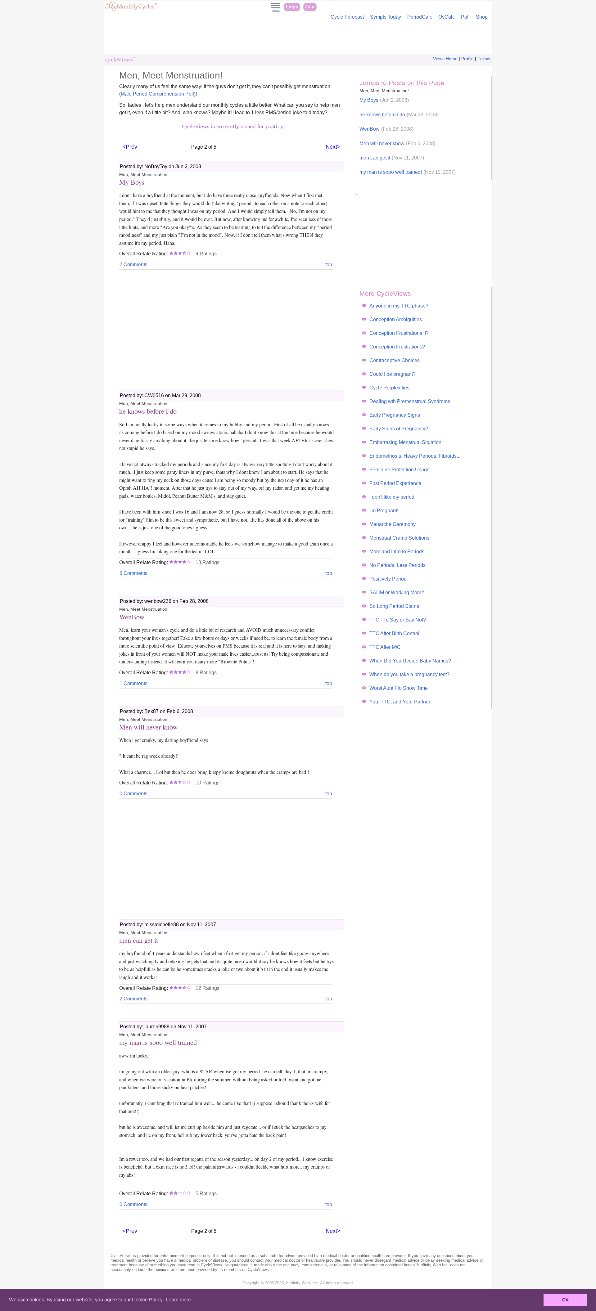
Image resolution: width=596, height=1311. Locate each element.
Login (292, 7)
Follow (483, 58)
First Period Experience (395, 483)
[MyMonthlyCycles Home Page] (131, 9)
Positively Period (388, 578)
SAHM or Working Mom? (396, 592)
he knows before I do (399, 114)
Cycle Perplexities (389, 387)
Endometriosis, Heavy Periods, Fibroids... (414, 456)
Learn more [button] (178, 1299)
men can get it (391, 157)
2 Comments (133, 264)
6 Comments (133, 573)
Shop (482, 17)
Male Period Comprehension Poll (157, 94)
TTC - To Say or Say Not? (397, 619)
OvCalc (446, 17)
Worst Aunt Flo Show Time (398, 688)
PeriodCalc (419, 17)
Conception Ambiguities (395, 319)
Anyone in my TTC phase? (398, 305)
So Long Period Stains (394, 606)
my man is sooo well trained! (407, 172)
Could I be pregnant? (392, 374)
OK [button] (565, 1299)
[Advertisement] (298, 38)
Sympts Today (385, 17)
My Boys (384, 100)
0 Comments (133, 793)
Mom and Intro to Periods (396, 551)
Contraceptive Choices (394, 360)
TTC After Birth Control (394, 633)
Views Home (445, 58)
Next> (333, 147)
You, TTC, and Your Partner (399, 701)
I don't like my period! (392, 497)
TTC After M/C (385, 647)
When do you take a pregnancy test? (409, 674)
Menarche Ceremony (392, 524)
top (328, 264)
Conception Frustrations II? (399, 333)
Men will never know (397, 143)
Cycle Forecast (347, 17)
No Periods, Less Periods (397, 565)
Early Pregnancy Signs (394, 415)
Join (309, 7)
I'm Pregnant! (383, 510)
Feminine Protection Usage (399, 469)
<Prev (129, 147)
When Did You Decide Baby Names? (410, 660)
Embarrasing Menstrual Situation (405, 442)
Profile (467, 58)
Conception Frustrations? (397, 346)
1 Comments (133, 683)
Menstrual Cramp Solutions (399, 538)
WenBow (386, 129)
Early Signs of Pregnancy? (398, 428)
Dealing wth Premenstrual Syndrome (409, 401)
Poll (465, 17)
